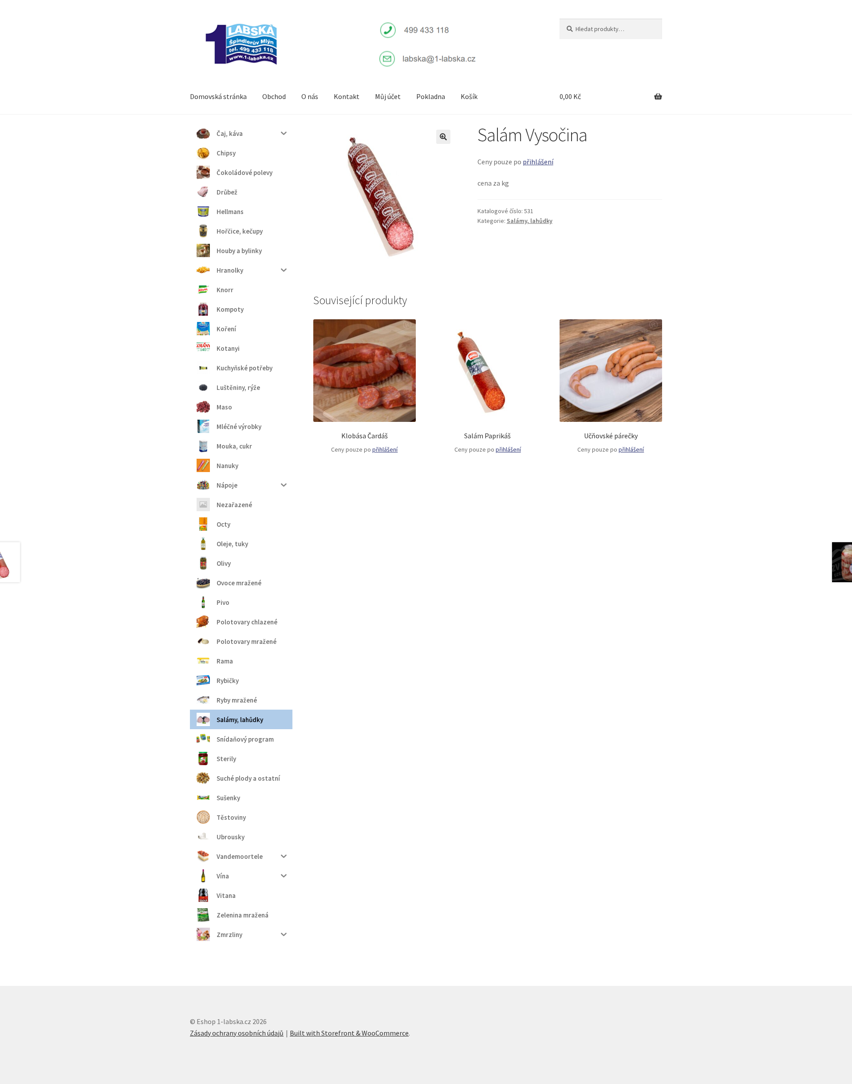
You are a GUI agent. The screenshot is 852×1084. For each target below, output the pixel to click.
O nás (309, 96)
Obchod (274, 96)
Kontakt (346, 96)
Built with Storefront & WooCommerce (349, 1032)
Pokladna (430, 96)
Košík (469, 96)
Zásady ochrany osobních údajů (237, 1032)
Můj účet (388, 96)
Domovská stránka (218, 96)
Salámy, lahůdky (529, 221)
